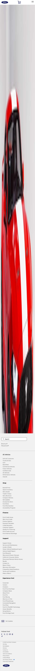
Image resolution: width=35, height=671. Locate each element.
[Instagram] (10, 634)
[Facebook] (2, 634)
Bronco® (4, 444)
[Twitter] (4, 634)
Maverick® (5, 446)
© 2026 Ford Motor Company (9, 642)
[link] (5, 644)
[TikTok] (2, 636)
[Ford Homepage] (6, 666)
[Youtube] (7, 634)
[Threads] (12, 634)
